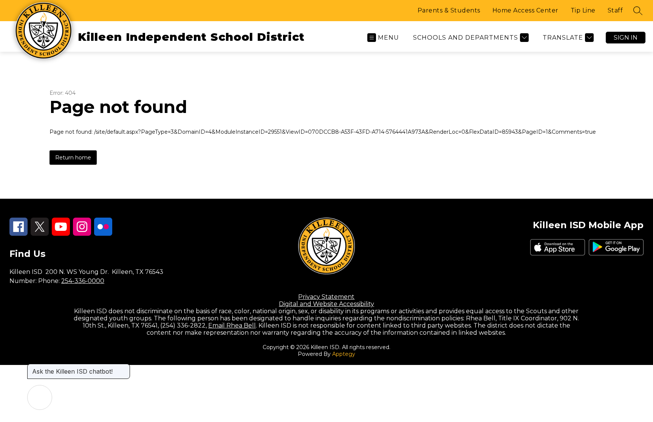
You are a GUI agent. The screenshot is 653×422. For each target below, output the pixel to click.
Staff (615, 10)
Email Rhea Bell (232, 325)
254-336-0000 (82, 280)
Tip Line (583, 10)
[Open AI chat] (39, 397)
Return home (73, 157)
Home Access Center (525, 10)
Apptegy (343, 354)
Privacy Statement (326, 296)
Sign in (626, 37)
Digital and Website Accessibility (326, 304)
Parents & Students (449, 10)
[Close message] (124, 367)
